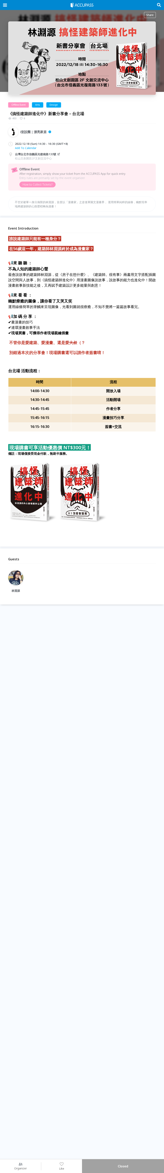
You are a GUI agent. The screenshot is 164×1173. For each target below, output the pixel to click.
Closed (123, 1166)
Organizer (20, 1168)
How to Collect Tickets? (37, 184)
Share (150, 15)
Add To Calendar (25, 148)
